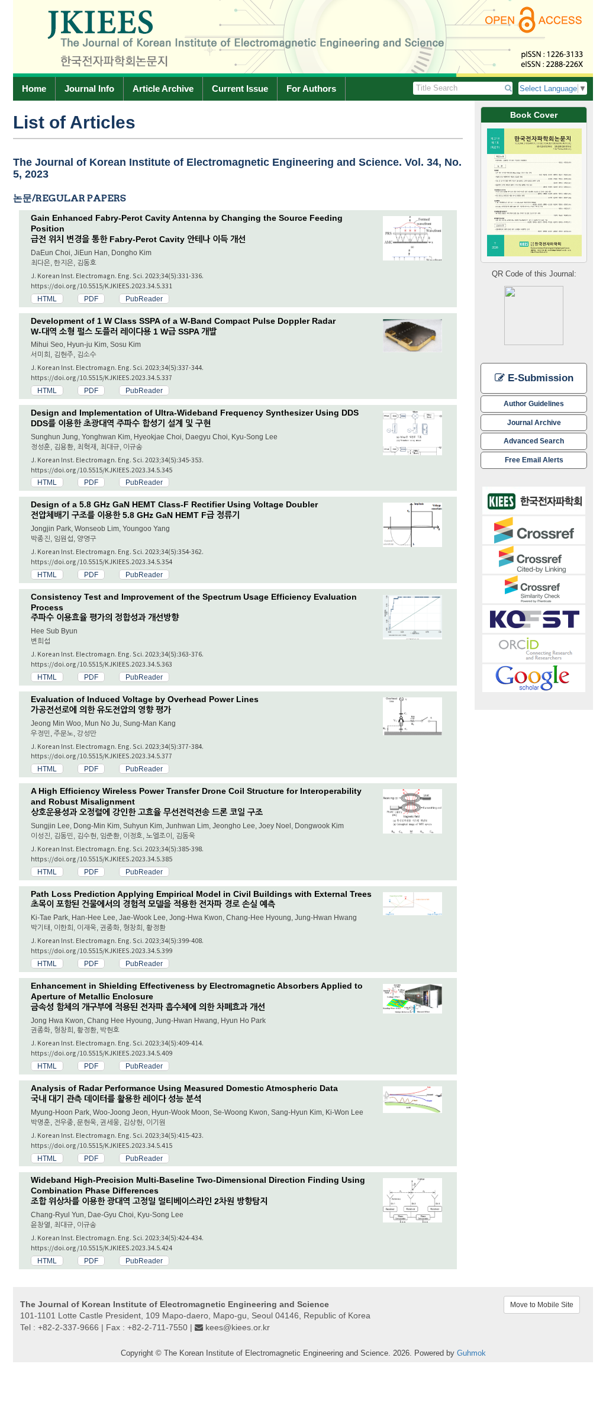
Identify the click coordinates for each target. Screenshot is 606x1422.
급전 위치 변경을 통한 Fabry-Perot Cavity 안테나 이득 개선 (138, 239)
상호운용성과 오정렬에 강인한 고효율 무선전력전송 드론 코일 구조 (147, 812)
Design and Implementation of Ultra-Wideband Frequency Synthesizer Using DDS (195, 412)
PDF (91, 299)
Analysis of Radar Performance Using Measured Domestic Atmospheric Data (184, 1088)
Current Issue (240, 88)
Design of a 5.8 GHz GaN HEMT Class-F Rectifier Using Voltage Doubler (174, 504)
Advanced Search (534, 441)
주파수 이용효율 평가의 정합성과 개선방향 (105, 617)
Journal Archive (534, 422)
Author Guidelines (534, 403)
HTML (47, 299)
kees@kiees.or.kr (237, 1327)
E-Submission (539, 378)
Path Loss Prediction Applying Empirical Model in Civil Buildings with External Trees (201, 894)
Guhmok (471, 1353)
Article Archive (163, 88)
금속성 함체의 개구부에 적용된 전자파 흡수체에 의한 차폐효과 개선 (148, 1007)
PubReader (144, 299)
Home (34, 88)
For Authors (311, 88)
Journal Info (89, 88)
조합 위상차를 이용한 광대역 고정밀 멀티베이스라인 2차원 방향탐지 (149, 1201)
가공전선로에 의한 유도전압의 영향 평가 (101, 710)
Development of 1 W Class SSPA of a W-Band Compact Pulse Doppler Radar (183, 321)
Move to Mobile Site (541, 1305)
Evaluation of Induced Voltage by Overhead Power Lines (145, 699)
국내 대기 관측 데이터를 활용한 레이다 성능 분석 (116, 1099)
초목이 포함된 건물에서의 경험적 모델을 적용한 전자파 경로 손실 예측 (153, 904)
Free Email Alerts (534, 460)
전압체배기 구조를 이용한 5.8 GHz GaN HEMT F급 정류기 (135, 515)
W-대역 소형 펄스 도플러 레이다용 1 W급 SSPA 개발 (124, 331)
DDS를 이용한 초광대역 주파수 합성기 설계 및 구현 (121, 423)
